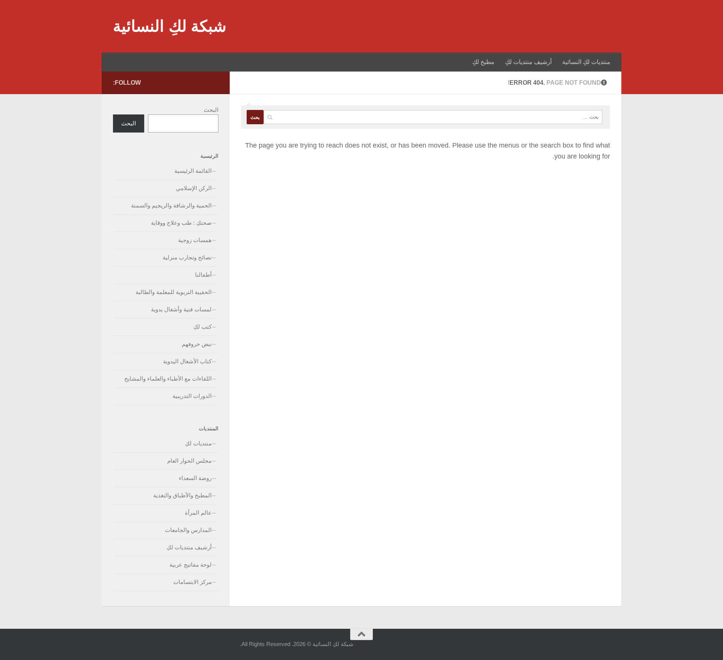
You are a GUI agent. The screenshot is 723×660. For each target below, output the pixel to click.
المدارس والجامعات (188, 530)
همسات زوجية (195, 240)
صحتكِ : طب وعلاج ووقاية (181, 222)
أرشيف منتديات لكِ (528, 62)
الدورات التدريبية (192, 396)
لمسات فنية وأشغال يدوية (181, 309)
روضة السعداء (195, 478)
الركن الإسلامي (194, 188)
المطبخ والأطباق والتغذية (182, 495)
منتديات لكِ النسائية (586, 62)
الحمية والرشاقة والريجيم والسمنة (171, 205)
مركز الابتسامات (192, 582)
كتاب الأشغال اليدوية (187, 361)
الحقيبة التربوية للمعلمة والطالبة (174, 292)
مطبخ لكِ (483, 62)
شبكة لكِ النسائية (169, 26)
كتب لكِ (202, 326)
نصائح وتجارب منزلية (187, 257)
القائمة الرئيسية (193, 171)
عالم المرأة (198, 512)
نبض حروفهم (197, 344)
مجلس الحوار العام (189, 460)
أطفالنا (203, 274)
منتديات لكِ (198, 443)
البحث (211, 110)
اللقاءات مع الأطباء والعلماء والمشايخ (168, 378)
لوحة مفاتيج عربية (190, 564)
